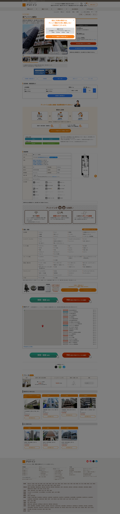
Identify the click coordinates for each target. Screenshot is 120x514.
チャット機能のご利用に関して (60, 36)
